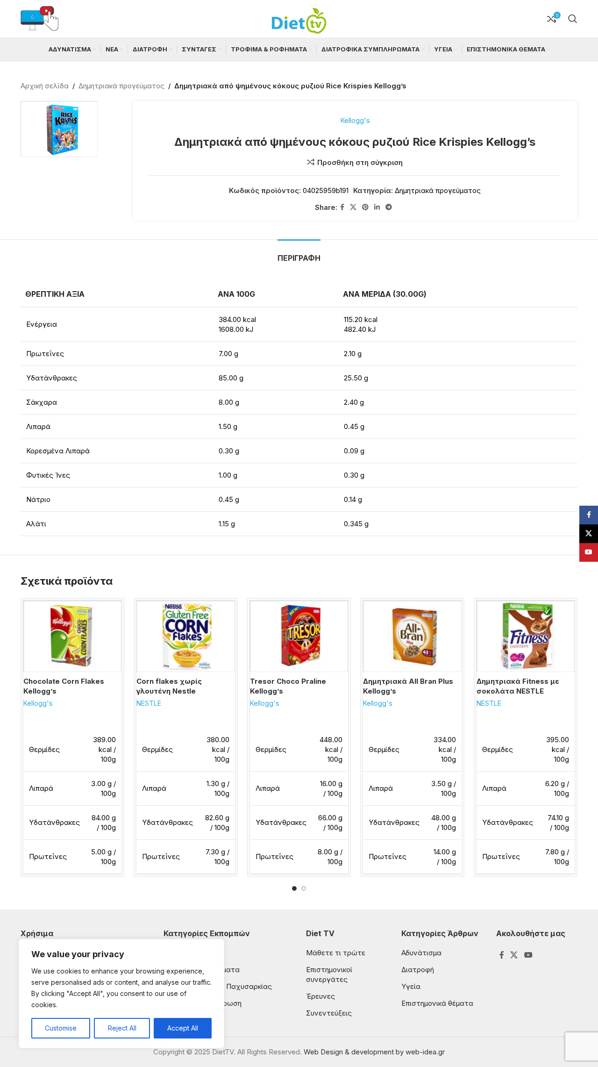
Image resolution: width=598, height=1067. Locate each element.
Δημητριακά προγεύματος (121, 85)
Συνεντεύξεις (329, 1013)
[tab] (299, 253)
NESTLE (148, 703)
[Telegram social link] (389, 207)
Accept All (182, 1028)
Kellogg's (355, 120)
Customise (61, 1028)
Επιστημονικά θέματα (437, 1003)
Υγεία (410, 986)
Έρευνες (320, 996)
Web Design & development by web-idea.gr (374, 1051)
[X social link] (353, 207)
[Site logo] (299, 18)
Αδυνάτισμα (421, 952)
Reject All (122, 1028)
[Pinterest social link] (365, 207)
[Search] (572, 18)
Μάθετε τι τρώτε (335, 952)
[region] (121, 993)
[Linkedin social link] (377, 207)
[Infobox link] (39, 19)
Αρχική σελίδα (45, 85)
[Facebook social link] (342, 207)
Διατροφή (417, 969)
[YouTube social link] (528, 955)
